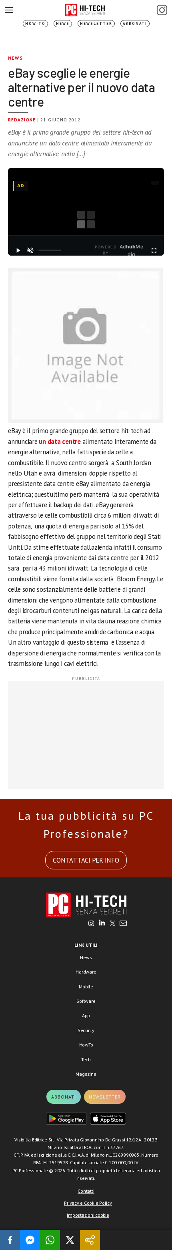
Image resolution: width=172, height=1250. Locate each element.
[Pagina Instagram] (162, 10)
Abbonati (135, 23)
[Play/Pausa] (18, 250)
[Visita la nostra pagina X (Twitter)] (113, 923)
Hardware (86, 972)
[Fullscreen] (153, 250)
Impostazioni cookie (88, 1215)
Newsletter (96, 23)
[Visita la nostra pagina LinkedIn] (102, 923)
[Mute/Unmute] (30, 250)
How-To (35, 23)
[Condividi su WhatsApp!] (50, 1240)
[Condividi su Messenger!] (30, 1240)
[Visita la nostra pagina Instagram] (91, 923)
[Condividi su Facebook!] (10, 1240)
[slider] (49, 250)
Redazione (22, 120)
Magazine (86, 1074)
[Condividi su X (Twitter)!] (70, 1240)
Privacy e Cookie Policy (88, 1203)
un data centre (60, 441)
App (86, 1015)
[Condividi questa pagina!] (90, 1240)
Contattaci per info (86, 860)
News (63, 23)
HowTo (86, 1045)
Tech (86, 1059)
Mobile (86, 987)
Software (85, 1001)
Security (86, 1030)
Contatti (86, 1191)
